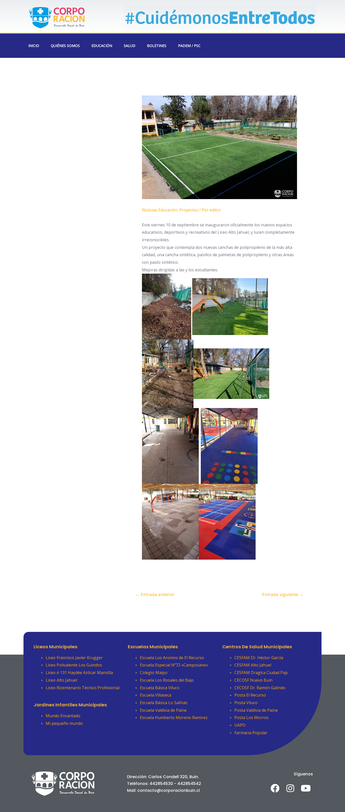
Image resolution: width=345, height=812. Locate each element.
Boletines (156, 45)
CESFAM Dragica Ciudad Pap (261, 672)
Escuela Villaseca (155, 695)
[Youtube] (306, 788)
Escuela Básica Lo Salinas (163, 702)
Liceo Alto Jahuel (61, 680)
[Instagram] (290, 788)
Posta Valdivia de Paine (256, 710)
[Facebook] (275, 788)
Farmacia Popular (250, 732)
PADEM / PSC (189, 45)
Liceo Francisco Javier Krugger (74, 657)
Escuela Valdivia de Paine (163, 710)
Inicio (33, 45)
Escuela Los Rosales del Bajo (167, 680)
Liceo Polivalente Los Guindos (74, 665)
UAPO (239, 725)
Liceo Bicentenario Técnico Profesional (82, 687)
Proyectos (188, 210)
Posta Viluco (246, 702)
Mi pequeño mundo (64, 723)
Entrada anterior (155, 594)
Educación (101, 45)
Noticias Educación (159, 210)
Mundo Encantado (63, 716)
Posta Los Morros (251, 717)
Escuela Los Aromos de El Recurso (172, 657)
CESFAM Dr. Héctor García (258, 657)
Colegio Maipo (153, 672)
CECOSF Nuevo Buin (253, 680)
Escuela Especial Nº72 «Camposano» (174, 665)
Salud (129, 45)
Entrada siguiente (283, 594)
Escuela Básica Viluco (160, 687)
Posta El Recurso (250, 695)
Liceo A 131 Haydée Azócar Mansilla (79, 672)
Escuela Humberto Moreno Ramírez (174, 717)
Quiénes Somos (65, 45)
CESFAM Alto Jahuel (252, 665)
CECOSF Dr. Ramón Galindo (259, 687)
